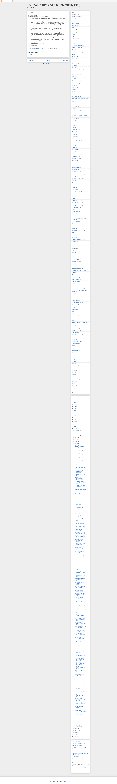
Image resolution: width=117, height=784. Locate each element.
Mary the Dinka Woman (77, 69)
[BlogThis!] (52, 48)
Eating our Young (76, 295)
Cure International (76, 281)
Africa (73, 101)
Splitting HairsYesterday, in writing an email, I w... (80, 683)
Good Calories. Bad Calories (78, 110)
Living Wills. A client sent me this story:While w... (80, 533)
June (76, 441)
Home (48, 60)
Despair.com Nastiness (77, 200)
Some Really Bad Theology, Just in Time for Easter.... (80, 699)
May (76, 443)
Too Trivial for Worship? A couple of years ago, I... (80, 511)
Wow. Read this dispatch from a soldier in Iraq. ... (80, 526)
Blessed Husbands (76, 191)
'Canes (73, 29)
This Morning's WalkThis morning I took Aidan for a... (80, 552)
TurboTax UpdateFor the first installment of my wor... (80, 561)
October (77, 434)
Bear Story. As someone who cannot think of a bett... (80, 611)
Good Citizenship (75, 209)
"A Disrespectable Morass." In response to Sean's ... (80, 715)
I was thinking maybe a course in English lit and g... (80, 463)
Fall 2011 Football (76, 94)
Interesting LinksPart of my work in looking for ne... (80, 495)
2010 (75, 421)
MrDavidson (74, 320)
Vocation (74, 243)
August (76, 437)
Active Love (74, 259)
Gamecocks (74, 304)
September (77, 435)
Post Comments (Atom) (50, 63)
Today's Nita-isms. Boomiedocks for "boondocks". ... (79, 720)
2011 (75, 419)
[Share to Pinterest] (56, 48)
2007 (75, 426)
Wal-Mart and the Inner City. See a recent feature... (79, 671)
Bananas (74, 32)
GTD (73, 20)
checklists (74, 361)
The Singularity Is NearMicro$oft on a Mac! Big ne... (79, 680)
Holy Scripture (75, 745)
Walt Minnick (75, 169)
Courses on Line (75, 279)
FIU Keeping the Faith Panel (78, 45)
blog (73, 250)
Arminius (74, 89)
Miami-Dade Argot (76, 154)
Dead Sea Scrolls (76, 74)
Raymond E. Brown (76, 47)
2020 (75, 404)
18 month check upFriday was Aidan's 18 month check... (80, 575)
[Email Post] (48, 48)
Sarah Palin (74, 23)
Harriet (73, 145)
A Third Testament (76, 751)
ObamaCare (74, 78)
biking (73, 359)
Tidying (73, 237)
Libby (73, 313)
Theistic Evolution (76, 167)
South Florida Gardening (77, 341)
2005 (75, 734)
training (73, 390)
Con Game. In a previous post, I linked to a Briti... (80, 631)
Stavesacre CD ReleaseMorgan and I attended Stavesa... (80, 478)
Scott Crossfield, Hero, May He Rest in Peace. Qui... (80, 536)
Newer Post (31, 60)
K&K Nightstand (76, 741)
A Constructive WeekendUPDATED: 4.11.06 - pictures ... (79, 638)
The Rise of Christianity (77, 348)
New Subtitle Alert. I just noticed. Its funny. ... (80, 564)
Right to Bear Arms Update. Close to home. (80, 591)
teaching (74, 383)
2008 (75, 425)
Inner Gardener (75, 149)
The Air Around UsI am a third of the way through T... (80, 467)
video (73, 180)
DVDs (73, 196)
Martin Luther (75, 56)
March (76, 728)
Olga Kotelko (75, 332)
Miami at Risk (75, 318)
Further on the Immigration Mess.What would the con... (80, 711)
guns (73, 27)
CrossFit (74, 131)
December (77, 430)
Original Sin (74, 756)
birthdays (74, 248)
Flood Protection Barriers (77, 302)
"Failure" (74, 125)
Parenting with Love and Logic (78, 761)
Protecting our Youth (76, 158)
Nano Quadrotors (76, 216)
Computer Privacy (76, 277)
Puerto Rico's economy (77, 334)
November (77, 432)
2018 (75, 406)
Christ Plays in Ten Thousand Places (80, 747)
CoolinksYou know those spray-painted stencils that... (80, 486)
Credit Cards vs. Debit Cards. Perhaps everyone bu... (79, 529)
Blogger (65, 781)
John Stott (74, 67)
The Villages (74, 165)
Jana (73, 748)
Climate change (75, 274)
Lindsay (73, 762)
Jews (73, 311)
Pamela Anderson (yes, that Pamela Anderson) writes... (80, 455)
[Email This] (51, 48)
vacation (74, 392)
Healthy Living (75, 211)
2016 (75, 410)
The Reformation (75, 25)
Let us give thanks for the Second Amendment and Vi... (80, 594)
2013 (75, 415)
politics (73, 176)
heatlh (73, 367)
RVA (73, 336)
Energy (73, 134)
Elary (73, 298)
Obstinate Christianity (76, 330)
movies (73, 85)
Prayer (73, 120)
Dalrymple (74, 198)
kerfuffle (74, 370)
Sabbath (74, 228)
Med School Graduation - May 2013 (79, 115)
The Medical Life (75, 234)
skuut (73, 376)
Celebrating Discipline (76, 268)
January (77, 732)
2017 (75, 408)
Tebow (73, 49)
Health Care (74, 147)
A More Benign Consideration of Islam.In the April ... (79, 548)
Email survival (75, 300)
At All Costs (74, 771)
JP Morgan (74, 112)
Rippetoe (74, 339)
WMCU (73, 58)
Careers (74, 193)
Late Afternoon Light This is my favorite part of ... (80, 507)
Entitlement (74, 38)
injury (73, 252)
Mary (79, 756)
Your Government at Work (77, 174)
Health (73, 40)
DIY (73, 283)
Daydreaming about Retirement (79, 285)
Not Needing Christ (76, 156)
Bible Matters (75, 189)
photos (73, 65)
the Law (74, 385)
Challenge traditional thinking (78, 270)
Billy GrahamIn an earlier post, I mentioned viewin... (80, 587)
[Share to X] (53, 48)
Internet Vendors (75, 309)
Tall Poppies (74, 232)
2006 (75, 428)
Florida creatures (75, 207)
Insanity (73, 213)
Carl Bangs (74, 91)
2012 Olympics (75, 257)
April (76, 445)
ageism (73, 352)
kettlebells (74, 372)
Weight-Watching (75, 171)
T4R (73, 345)
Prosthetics (74, 226)
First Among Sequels (76, 743)
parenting (74, 71)
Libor (73, 151)
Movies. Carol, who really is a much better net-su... (80, 579)
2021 (75, 402)
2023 (75, 399)
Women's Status (75, 60)
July (76, 439)
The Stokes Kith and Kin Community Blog (53, 5)
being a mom (75, 122)
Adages (73, 182)
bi (72, 354)
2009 (75, 423)
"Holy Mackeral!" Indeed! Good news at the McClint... (80, 695)
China (73, 272)
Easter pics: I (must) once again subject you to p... (80, 572)
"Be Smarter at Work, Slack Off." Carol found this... (80, 603)
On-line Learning (75, 118)
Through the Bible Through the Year (80, 98)
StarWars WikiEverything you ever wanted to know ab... (80, 687)
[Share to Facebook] (54, 48)
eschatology (74, 365)
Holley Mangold (75, 307)
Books (73, 18)
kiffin (73, 374)
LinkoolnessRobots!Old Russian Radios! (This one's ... (80, 482)
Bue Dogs (74, 263)
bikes (73, 356)
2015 (75, 412)
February (77, 730)
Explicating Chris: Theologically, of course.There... (78, 503)
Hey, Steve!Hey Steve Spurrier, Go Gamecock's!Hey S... (79, 459)
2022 (75, 401)
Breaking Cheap (75, 261)
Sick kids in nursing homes (78, 230)
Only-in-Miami (75, 221)
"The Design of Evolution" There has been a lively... (80, 544)
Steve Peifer (74, 34)
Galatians (74, 138)
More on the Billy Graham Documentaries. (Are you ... (80, 568)
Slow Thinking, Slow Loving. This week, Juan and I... (79, 651)
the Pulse (74, 254)
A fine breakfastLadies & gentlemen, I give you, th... (80, 691)
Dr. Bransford (75, 106)
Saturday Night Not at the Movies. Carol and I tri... (80, 451)
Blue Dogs (74, 104)
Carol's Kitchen (75, 265)
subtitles (74, 381)
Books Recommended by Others (79, 52)
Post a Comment (33, 54)
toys (73, 387)
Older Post (65, 60)
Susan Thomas (75, 343)
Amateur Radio (75, 185)
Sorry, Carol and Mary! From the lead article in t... (80, 615)
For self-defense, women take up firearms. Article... (80, 647)
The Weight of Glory (76, 758)
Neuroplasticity (75, 325)
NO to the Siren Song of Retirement (79, 322)
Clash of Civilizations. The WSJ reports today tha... (80, 627)
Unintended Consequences (78, 239)
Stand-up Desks (75, 83)
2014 (75, 413)
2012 (75, 417)
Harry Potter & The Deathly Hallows (79, 767)
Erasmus (74, 54)
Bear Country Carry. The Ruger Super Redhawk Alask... (80, 557)
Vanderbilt (74, 241)
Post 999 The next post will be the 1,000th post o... (80, 703)
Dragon (73, 108)
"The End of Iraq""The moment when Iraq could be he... (79, 659)
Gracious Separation (76, 140)
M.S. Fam (74, 14)
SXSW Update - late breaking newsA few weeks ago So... (79, 663)
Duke (73, 36)
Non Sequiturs (75, 328)
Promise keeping (75, 80)
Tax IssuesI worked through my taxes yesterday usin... (79, 598)
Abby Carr (74, 87)
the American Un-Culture (77, 178)
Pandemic (74, 223)
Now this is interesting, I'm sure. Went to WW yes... (80, 607)
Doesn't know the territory (77, 288)
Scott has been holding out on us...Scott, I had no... (80, 499)
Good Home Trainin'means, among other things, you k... (80, 667)
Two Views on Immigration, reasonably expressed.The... (79, 724)
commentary (41, 16)
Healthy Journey (75, 16)
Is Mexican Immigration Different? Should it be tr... (80, 655)
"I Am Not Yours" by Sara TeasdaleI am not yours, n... (80, 519)
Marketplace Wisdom (76, 315)
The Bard (74, 160)
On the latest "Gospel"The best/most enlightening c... (80, 643)
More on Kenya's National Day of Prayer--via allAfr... (80, 490)
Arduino (73, 187)
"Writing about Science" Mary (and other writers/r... (80, 540)
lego (73, 43)
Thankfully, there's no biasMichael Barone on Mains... (80, 675)
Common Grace (75, 129)
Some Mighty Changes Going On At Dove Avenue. (79, 583)
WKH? (73, 246)
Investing (74, 76)
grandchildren (75, 63)
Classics (74, 127)
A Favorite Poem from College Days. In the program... (79, 515)
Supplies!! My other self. (80, 509)
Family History (75, 136)
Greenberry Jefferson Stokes (78, 142)
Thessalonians (75, 350)
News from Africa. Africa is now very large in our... (80, 523)
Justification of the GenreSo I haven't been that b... (80, 623)
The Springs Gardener (77, 162)
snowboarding (75, 379)
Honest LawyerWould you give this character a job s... (80, 447)
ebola (73, 363)
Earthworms (74, 293)
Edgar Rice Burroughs (77, 202)
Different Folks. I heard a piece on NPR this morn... (80, 707)
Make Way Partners (76, 96)
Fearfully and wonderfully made (79, 205)
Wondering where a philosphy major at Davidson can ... (79, 471)
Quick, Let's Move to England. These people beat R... (80, 634)
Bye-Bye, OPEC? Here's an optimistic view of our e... (80, 619)
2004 (75, 736)
